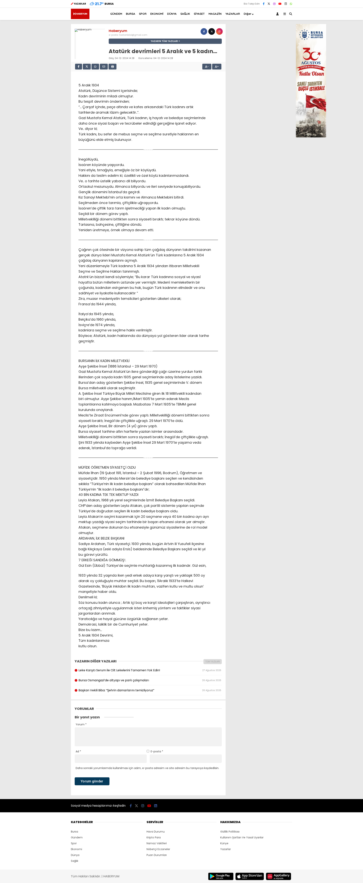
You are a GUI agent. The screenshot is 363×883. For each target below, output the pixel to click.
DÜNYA (172, 14)
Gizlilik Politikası (230, 831)
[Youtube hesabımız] (280, 4)
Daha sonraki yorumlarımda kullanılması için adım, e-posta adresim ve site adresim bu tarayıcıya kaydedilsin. (147, 768)
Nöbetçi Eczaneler (158, 849)
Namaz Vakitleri (157, 843)
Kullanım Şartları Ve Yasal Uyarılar (242, 837)
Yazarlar (225, 849)
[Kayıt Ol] (278, 14)
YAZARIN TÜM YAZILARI (164, 41)
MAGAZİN (215, 14)
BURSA (130, 14)
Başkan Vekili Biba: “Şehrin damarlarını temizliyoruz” (150, 690)
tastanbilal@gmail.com (133, 34)
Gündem (77, 837)
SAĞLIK (185, 14)
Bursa (74, 831)
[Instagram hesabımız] (274, 4)
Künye (224, 843)
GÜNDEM (116, 14)
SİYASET (199, 14)
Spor (74, 843)
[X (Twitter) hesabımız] (269, 4)
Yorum (81, 724)
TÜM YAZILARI (212, 661)
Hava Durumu (156, 831)
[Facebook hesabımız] (263, 4)
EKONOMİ (156, 14)
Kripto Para (154, 837)
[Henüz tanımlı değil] (204, 31)
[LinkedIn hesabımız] (286, 4)
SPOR (143, 14)
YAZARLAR (232, 14)
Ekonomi (76, 849)
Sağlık (74, 861)
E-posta (157, 751)
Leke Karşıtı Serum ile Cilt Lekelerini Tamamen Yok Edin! (150, 670)
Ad (78, 751)
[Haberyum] (80, 18)
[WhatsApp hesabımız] (291, 4)
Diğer (247, 14)
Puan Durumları (157, 855)
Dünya (75, 855)
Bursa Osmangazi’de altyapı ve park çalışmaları (150, 680)
